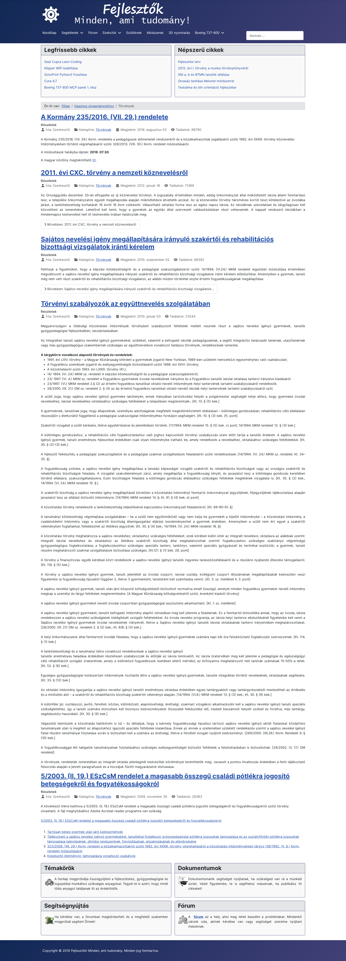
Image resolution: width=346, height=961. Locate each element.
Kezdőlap (49, 33)
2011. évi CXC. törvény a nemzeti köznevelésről (114, 172)
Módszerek (155, 33)
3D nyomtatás (179, 33)
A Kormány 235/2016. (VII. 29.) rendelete (104, 117)
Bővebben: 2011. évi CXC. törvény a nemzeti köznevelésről (91, 224)
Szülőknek (134, 33)
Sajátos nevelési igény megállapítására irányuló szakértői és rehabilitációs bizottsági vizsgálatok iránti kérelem (157, 243)
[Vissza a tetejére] (339, 953)
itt (94, 160)
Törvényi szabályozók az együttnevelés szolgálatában (125, 304)
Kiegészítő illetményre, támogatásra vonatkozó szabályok (91, 856)
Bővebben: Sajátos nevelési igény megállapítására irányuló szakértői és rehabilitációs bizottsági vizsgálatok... (130, 289)
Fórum (93, 33)
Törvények (103, 130)
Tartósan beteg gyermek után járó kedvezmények (85, 832)
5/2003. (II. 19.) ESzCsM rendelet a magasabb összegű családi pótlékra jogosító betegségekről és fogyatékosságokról (165, 780)
